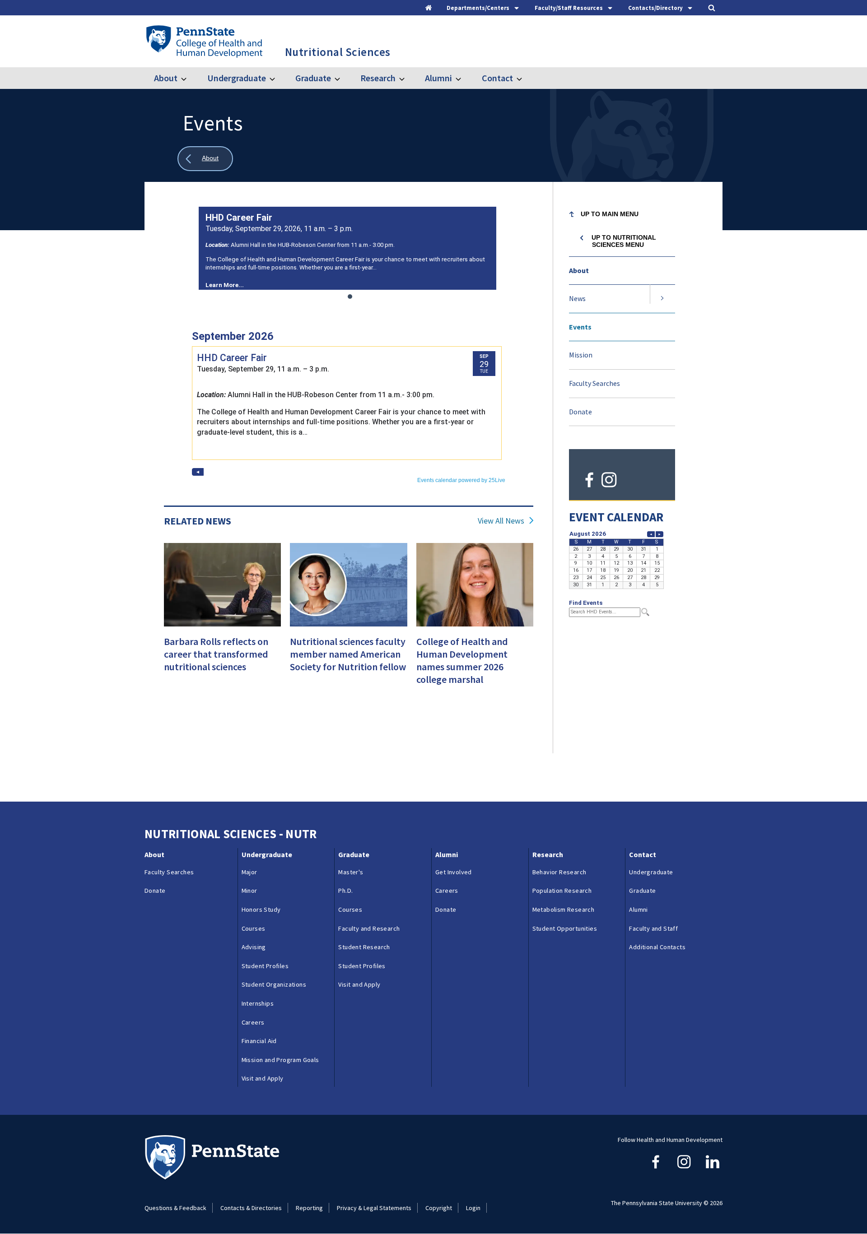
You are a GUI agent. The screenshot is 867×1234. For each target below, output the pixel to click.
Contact (497, 78)
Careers (253, 1022)
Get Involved (453, 872)
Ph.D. (345, 890)
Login (473, 1208)
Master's (350, 872)
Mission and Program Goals (280, 1060)
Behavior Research (559, 872)
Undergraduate (236, 78)
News (577, 298)
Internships (258, 1003)
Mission (580, 354)
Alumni (438, 78)
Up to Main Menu (610, 214)
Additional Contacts (657, 947)
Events (580, 326)
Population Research (562, 890)
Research (378, 78)
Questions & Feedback (175, 1208)
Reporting (309, 1208)
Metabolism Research (563, 909)
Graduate (313, 78)
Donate (580, 411)
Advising (254, 947)
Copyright (438, 1208)
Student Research (364, 947)
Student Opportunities (564, 928)
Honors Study (261, 909)
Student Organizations (274, 984)
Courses (254, 928)
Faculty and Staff (653, 928)
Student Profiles (265, 966)
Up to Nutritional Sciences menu (624, 241)
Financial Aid (259, 1041)
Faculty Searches (594, 383)
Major (249, 872)
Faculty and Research (369, 928)
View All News (501, 521)
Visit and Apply (263, 1078)
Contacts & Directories (251, 1208)
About (165, 78)
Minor (249, 890)
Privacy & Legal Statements (374, 1208)
